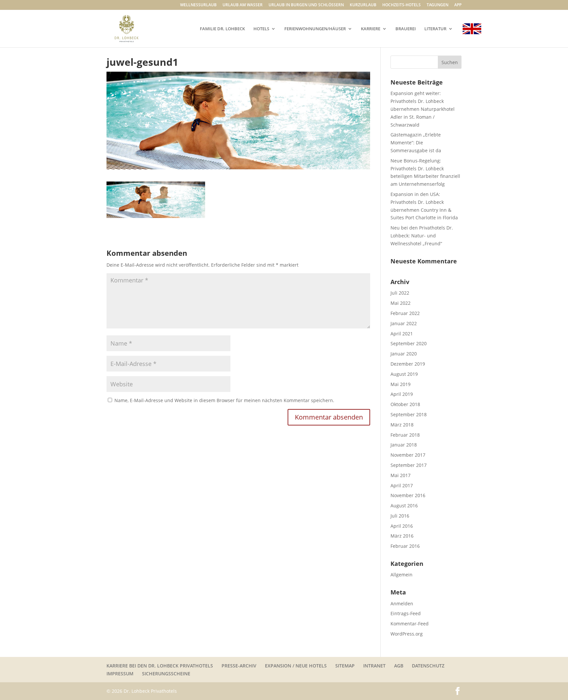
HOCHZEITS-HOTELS (401, 5)
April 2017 (401, 485)
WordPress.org (406, 634)
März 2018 (402, 425)
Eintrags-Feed (405, 613)
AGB (398, 666)
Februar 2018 (405, 435)
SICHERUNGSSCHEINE (166, 673)
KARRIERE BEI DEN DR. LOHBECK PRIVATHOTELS (159, 666)
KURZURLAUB (363, 5)
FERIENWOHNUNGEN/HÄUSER (315, 29)
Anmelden (401, 603)
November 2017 (407, 455)
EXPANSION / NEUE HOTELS (296, 666)
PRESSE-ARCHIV (239, 666)
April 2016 (401, 526)
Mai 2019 (400, 384)
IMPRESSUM (119, 673)
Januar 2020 (403, 353)
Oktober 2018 (405, 404)
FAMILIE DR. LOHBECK (222, 29)
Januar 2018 (403, 445)
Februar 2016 (405, 546)
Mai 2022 (400, 303)
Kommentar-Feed (409, 623)
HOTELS (261, 29)
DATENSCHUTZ (428, 666)
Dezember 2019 (407, 364)
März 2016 (402, 536)
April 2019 (401, 394)
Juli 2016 (399, 516)
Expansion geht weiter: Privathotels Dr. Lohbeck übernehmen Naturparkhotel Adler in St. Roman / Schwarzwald (422, 109)
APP (458, 5)
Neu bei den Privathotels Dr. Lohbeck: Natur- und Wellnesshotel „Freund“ (421, 236)
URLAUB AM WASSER (243, 5)
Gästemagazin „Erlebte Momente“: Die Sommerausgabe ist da (415, 143)
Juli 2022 (399, 293)
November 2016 (407, 495)
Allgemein (401, 574)
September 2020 (408, 343)
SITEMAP (345, 666)
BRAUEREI (405, 29)
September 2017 (408, 465)
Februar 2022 (405, 313)
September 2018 (408, 414)
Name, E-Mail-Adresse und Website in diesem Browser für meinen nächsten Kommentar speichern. (224, 400)
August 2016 (404, 505)
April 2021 (401, 333)
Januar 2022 (403, 323)
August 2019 (404, 374)
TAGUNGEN (437, 5)
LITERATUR (435, 29)
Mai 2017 (400, 475)
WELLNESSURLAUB (198, 5)
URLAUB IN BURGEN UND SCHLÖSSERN (306, 5)
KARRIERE (370, 29)
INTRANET (374, 666)
